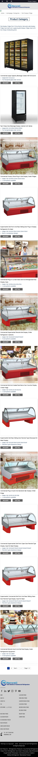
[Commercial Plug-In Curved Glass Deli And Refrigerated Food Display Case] (19, 259)
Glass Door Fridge (22, 695)
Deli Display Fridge (27, 13)
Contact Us (2, 701)
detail (17, 83)
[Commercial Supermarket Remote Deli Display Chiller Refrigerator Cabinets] (19, 312)
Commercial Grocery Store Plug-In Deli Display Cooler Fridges (18, 176)
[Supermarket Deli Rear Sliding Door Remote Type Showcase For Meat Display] (19, 417)
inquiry (6, 83)
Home (2, 13)
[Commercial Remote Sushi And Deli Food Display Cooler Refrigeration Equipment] (19, 628)
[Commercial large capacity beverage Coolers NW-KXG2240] (19, 55)
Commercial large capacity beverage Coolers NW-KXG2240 (18, 76)
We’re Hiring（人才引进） (6, 707)
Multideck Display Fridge (24, 707)
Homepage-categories (13, 13)
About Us (2, 698)
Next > (16, 668)
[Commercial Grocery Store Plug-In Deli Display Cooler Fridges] (19, 156)
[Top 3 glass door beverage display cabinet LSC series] (19, 105)
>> (21, 668)
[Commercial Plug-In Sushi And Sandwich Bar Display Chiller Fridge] (19, 470)
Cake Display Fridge (23, 704)
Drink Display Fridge (23, 698)
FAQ (1, 704)
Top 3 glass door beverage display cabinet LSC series (16, 126)
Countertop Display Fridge (24, 701)
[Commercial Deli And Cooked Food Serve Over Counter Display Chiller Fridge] (19, 364)
